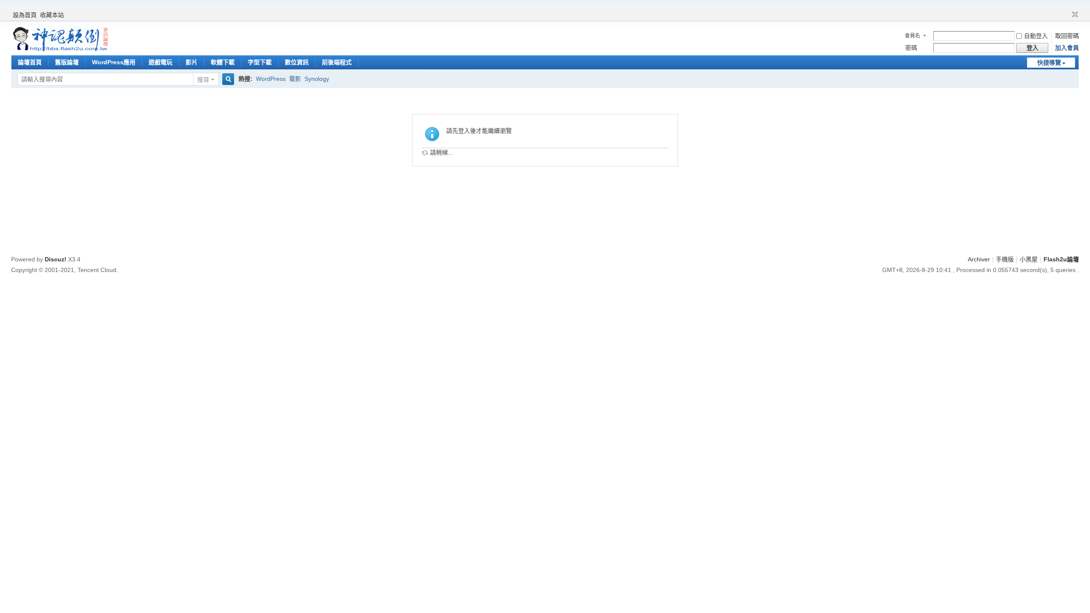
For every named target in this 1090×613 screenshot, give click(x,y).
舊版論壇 (67, 62)
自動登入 (1036, 35)
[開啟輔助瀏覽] (1067, 15)
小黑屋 (1029, 259)
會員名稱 (912, 36)
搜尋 (203, 79)
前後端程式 (337, 62)
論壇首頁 (30, 62)
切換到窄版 (1074, 15)
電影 (295, 78)
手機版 (1005, 259)
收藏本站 (52, 14)
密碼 (911, 47)
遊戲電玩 (160, 62)
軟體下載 (223, 62)
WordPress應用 (113, 62)
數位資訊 (297, 62)
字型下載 (260, 62)
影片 (192, 62)
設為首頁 (25, 14)
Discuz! (55, 259)
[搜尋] (227, 79)
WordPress (271, 78)
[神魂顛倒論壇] (60, 49)
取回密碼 (1067, 35)
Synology (316, 78)
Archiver (979, 259)
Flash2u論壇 (1061, 259)
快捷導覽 (1049, 62)
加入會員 (1067, 47)
